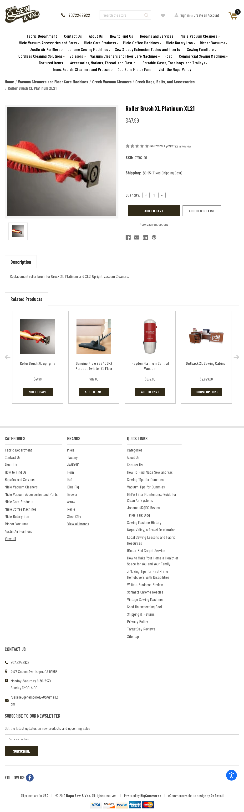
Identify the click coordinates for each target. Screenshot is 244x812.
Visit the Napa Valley (174, 69)
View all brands (78, 523)
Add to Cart (38, 392)
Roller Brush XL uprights (38, 363)
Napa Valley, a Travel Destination (151, 529)
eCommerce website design (187, 795)
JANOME (73, 464)
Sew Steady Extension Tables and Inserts (147, 49)
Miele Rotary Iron (179, 42)
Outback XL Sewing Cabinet (206, 363)
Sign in (185, 15)
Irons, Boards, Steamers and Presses (82, 69)
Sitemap (133, 636)
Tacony (72, 457)
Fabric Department (42, 36)
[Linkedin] (145, 237)
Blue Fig (73, 486)
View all (10, 538)
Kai (69, 479)
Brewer (72, 494)
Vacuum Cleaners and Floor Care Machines (124, 56)
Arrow (71, 501)
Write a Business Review (145, 584)
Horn (70, 472)
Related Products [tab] (26, 299)
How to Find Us (121, 36)
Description (20, 262)
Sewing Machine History (144, 522)
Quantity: (133, 195)
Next (236, 357)
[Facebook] (128, 237)
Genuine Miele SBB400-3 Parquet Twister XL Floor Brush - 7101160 (94, 368)
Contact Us (73, 36)
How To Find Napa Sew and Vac (150, 472)
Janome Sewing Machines (87, 49)
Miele (70, 449)
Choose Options (206, 392)
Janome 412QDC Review (144, 507)
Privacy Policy (137, 621)
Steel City (74, 516)
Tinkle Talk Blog (138, 515)
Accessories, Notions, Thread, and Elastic (102, 62)
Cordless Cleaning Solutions (40, 56)
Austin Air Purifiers (45, 49)
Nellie (71, 509)
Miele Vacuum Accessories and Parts (48, 42)
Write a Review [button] (181, 146)
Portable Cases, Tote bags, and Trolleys (173, 62)
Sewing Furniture (200, 49)
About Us (96, 36)
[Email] (136, 237)
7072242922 (79, 15)
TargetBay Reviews (141, 628)
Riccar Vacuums (212, 42)
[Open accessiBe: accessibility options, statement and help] (231, 775)
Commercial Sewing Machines (202, 56)
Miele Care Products (100, 42)
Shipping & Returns (141, 614)
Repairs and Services (156, 36)
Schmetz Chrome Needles (145, 591)
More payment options (154, 224)
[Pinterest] (154, 237)
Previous (7, 357)
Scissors (76, 56)
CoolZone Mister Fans (134, 69)
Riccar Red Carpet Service (146, 550)
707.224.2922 (20, 662)
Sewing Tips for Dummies (145, 479)
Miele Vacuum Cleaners (198, 36)
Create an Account (206, 15)
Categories (134, 449)
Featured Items (51, 62)
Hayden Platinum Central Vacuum (150, 366)
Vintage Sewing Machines (145, 599)
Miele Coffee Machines (141, 42)
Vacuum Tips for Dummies (146, 486)
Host (168, 56)
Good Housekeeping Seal (144, 606)
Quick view (38, 336)
